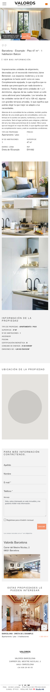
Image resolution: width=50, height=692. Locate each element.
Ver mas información (17, 59)
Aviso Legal (14, 687)
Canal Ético (12, 689)
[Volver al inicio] (25, 4)
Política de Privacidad (34, 687)
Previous (5, 611)
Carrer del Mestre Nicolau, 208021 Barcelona (16, 549)
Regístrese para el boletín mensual (20, 520)
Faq (4, 687)
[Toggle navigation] (4, 3)
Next (44, 611)
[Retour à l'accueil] (25, 652)
